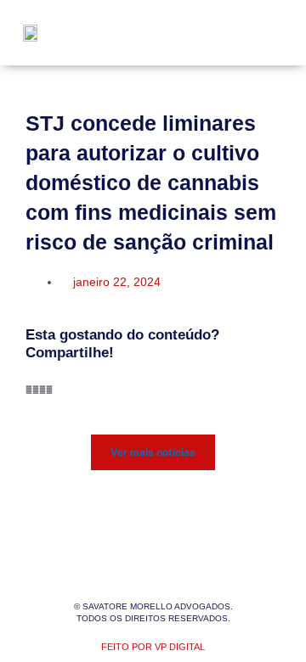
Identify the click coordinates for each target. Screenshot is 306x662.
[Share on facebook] (29, 390)
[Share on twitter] (35, 390)
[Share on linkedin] (42, 390)
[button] (264, 32)
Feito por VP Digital (153, 647)
